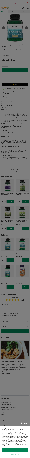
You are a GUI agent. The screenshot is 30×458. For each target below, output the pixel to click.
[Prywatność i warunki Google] (20, 437)
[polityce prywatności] (21, 434)
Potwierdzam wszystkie (15, 450)
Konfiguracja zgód (15, 454)
